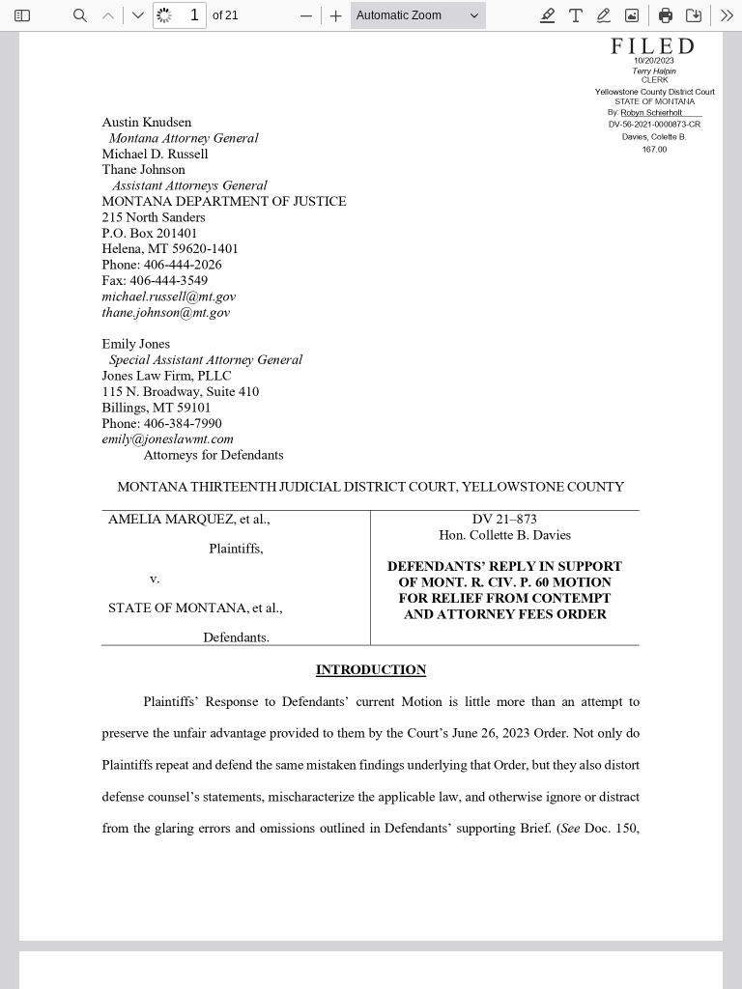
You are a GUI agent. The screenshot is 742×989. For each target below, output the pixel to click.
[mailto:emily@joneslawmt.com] (165, 438)
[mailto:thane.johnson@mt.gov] (163, 312)
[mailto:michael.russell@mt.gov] (166, 296)
